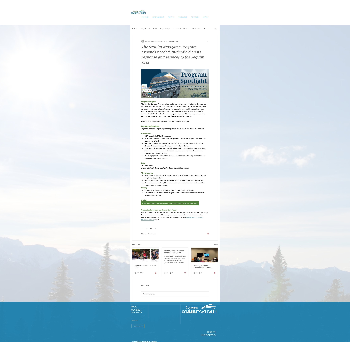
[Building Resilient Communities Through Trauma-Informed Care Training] (204, 255)
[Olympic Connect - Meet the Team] (145, 255)
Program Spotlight (165, 28)
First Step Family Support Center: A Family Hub (174, 252)
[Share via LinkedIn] (151, 228)
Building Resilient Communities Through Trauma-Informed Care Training (203, 266)
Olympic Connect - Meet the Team (145, 266)
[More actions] (208, 41)
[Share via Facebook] (142, 228)
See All (216, 244)
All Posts (134, 28)
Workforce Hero (196, 28)
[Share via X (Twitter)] (146, 228)
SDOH (155, 28)
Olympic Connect (145, 28)
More (205, 28)
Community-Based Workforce (181, 28)
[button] (215, 29)
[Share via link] (155, 228)
